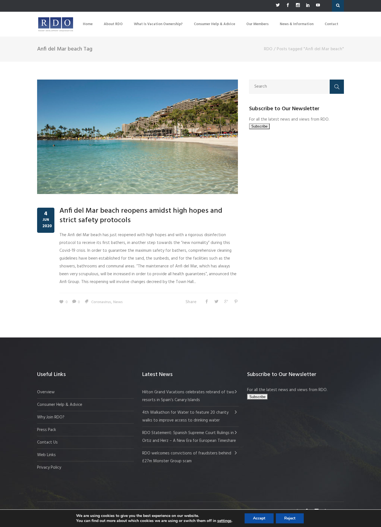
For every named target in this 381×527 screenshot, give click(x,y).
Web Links (46, 455)
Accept (259, 518)
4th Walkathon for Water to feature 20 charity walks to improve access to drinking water (185, 416)
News (118, 302)
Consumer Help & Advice (59, 404)
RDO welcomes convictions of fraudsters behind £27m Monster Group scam (186, 457)
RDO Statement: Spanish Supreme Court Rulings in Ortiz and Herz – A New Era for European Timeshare (189, 437)
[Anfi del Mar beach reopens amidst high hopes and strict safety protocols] (137, 136)
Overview (46, 392)
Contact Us (47, 442)
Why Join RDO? (50, 417)
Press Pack (46, 430)
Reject (289, 518)
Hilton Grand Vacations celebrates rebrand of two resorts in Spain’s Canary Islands (188, 396)
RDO (268, 49)
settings (224, 520)
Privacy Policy (49, 467)
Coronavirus (101, 302)
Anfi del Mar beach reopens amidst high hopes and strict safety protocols (140, 215)
